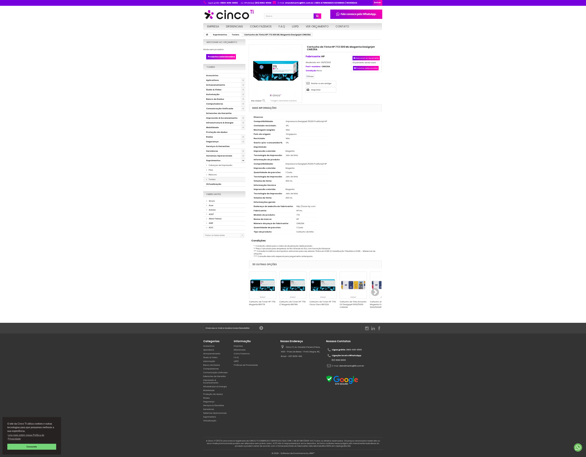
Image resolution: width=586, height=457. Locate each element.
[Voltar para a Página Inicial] (207, 35)
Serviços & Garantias (218, 146)
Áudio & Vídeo (213, 89)
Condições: (257, 240)
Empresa (213, 26)
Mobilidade (212, 127)
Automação (212, 94)
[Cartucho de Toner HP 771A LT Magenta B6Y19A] (292, 285)
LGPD (295, 26)
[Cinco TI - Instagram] (367, 328)
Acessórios (212, 75)
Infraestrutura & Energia (219, 122)
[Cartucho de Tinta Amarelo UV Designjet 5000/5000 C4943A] (353, 285)
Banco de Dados (215, 99)
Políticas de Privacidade (246, 365)
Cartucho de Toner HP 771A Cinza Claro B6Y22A (322, 303)
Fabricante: (313, 56)
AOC (210, 227)
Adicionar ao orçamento (221, 42)
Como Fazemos (261, 26)
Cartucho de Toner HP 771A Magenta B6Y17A (262, 303)
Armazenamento (215, 84)
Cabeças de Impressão (220, 165)
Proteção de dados (217, 132)
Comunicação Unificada (219, 108)
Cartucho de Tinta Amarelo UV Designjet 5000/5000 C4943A (353, 304)
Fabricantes (213, 194)
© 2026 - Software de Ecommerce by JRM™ (293, 453)
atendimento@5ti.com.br (351, 365)
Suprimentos (220, 34)
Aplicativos (212, 80)
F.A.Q (282, 26)
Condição (311, 70)
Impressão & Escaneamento (221, 118)
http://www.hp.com (306, 206)
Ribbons (212, 174)
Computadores (214, 103)
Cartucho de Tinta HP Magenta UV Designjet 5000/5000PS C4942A (381, 304)
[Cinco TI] (231, 15)
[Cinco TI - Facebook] (379, 328)
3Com (211, 201)
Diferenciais (234, 26)
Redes (209, 136)
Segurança (212, 141)
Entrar (377, 2)
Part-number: (313, 66)
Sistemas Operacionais (219, 155)
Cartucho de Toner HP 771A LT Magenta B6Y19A (292, 303)
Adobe (212, 209)
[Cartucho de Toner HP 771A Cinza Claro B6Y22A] (323, 285)
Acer (210, 205)
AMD (210, 223)
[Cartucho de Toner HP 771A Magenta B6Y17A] (262, 285)
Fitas (210, 169)
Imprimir (316, 89)
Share (310, 76)
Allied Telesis (215, 218)
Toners (235, 34)
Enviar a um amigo (321, 83)
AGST (211, 214)
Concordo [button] (32, 446)
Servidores (212, 151)
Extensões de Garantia (219, 113)
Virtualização (213, 184)
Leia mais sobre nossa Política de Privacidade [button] (26, 437)
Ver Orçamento (317, 26)
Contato (342, 26)
